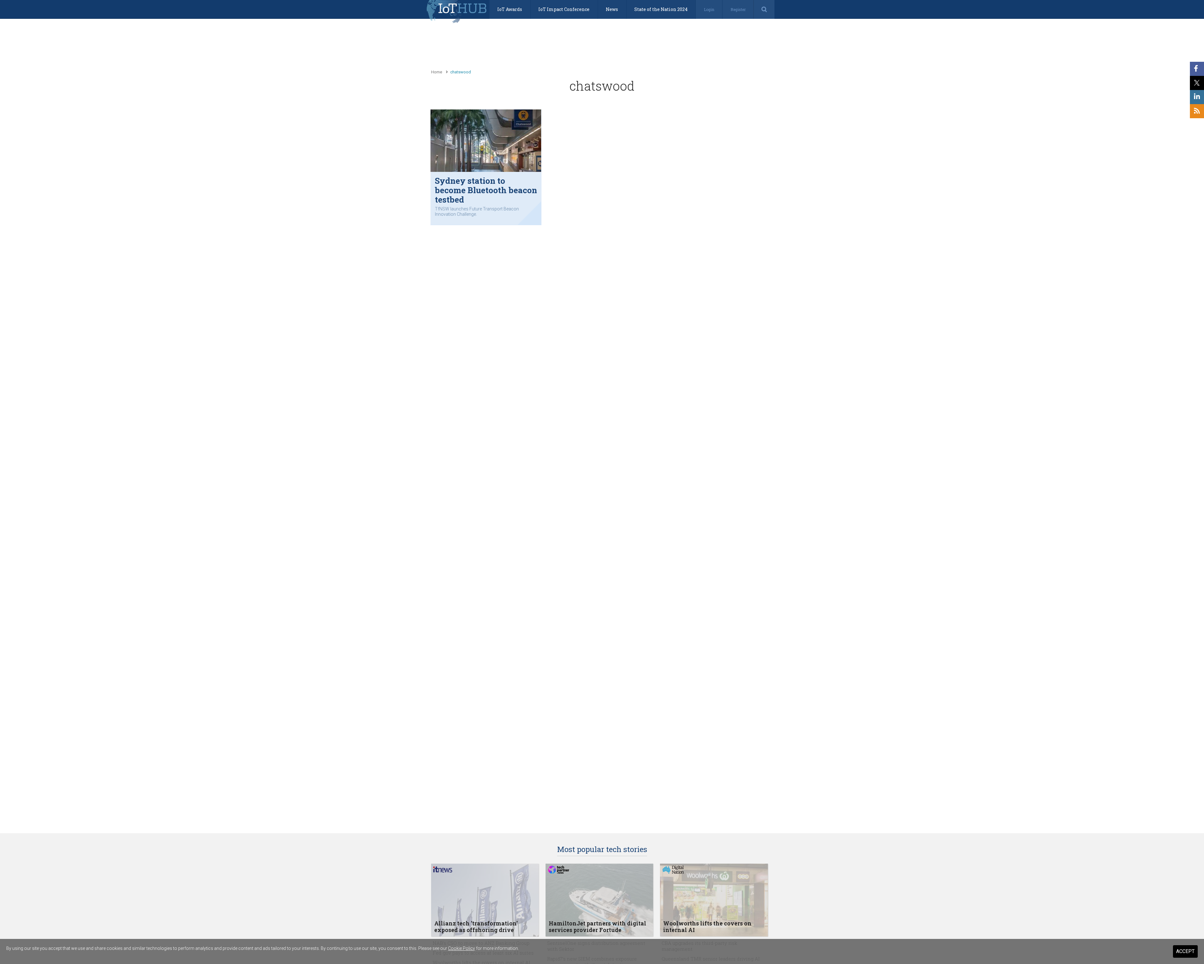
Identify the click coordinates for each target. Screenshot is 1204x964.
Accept (1185, 951)
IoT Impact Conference (563, 9)
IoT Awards (509, 9)
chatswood (460, 72)
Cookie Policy (461, 948)
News (612, 9)
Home (436, 72)
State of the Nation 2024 (661, 9)
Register (738, 9)
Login (709, 9)
